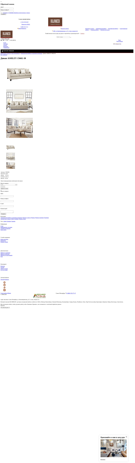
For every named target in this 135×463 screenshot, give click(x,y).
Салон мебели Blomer (6, 293)
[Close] (1, 1)
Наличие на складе (105, 29)
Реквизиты (3, 240)
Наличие (3, 266)
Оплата (5, 45)
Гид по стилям (4, 270)
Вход (119, 40)
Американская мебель (101, 28)
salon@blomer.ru (22, 28)
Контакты (5, 46)
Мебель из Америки (5, 252)
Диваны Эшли (22, 219)
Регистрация (120, 41)
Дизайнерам (6, 47)
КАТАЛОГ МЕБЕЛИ (9, 50)
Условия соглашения (5, 228)
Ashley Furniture (14, 219)
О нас (4, 42)
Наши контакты (4, 239)
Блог (2, 256)
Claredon (13, 221)
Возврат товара (4, 242)
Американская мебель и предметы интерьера (11, 217)
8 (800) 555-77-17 (24, 26)
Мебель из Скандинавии (6, 255)
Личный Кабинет (5, 279)
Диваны (33, 217)
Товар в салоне (4, 268)
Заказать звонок (65, 28)
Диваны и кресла (26, 217)
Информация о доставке (6, 227)
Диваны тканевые (39, 217)
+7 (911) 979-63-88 (24, 22)
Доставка (5, 44)
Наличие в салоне (89, 28)
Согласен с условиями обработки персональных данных (16, 12)
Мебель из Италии (5, 254)
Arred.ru (82, 33)
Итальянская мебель (113, 28)
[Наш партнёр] (40, 298)
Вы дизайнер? (4, 54)
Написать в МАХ (26, 24)
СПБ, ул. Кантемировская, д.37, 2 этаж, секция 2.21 (65, 31)
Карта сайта (3, 229)
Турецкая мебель (95, 29)
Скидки (2, 267)
